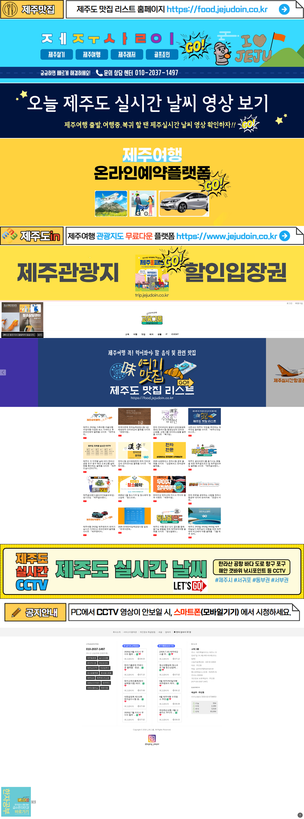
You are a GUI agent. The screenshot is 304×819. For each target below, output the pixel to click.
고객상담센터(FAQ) (92, 644)
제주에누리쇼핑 (103, 678)
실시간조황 (103, 658)
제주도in (90, 678)
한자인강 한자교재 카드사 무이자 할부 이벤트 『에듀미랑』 (169, 496)
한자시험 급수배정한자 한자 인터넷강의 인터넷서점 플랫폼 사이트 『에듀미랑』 (134, 463)
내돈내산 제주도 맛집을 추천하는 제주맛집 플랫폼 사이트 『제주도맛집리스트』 (204, 429)
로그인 (289, 303)
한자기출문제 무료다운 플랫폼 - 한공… (133, 666)
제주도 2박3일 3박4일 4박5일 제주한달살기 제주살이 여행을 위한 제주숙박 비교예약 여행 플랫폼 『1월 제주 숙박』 (204, 530)
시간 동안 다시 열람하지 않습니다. (18, 335)
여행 (135, 334)
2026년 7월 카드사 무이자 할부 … (134, 713)
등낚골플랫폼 (92, 673)
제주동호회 (91, 658)
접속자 (168, 632)
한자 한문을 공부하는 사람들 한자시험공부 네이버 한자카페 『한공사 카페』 (204, 497)
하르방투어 (104, 668)
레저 (152, 334)
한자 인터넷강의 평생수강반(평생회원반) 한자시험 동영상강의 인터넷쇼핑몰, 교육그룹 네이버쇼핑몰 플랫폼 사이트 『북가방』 (169, 431)
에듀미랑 (104, 688)
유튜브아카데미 (93, 683)
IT (167, 334)
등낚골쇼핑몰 (106, 673)
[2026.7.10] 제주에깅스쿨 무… (168, 653)
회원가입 (299, 303)
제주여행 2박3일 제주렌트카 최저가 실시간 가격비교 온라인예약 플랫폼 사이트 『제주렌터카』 (99, 529)
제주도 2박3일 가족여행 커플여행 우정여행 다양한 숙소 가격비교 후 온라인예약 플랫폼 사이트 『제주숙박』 (99, 431)
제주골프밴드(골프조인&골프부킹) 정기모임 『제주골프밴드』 (98, 496)
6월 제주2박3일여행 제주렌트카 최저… (168, 682)
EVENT (175, 334)
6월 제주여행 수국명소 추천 (168, 698)
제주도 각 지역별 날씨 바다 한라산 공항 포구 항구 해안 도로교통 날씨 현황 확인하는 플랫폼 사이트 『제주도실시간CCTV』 (99, 464)
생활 (160, 334)
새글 (160, 632)
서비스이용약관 (130, 632)
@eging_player (152, 744)
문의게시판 (91, 663)
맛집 (143, 334)
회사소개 (117, 632)
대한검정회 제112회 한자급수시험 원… (133, 698)
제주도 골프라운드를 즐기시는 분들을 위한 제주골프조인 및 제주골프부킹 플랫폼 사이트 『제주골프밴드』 (204, 463)
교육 (127, 334)
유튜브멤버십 (92, 688)
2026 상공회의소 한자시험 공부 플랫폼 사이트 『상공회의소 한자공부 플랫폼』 (169, 463)
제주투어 (106, 683)
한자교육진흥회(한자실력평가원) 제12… (133, 682)
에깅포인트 (103, 663)
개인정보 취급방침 (147, 632)
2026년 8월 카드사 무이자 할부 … (134, 653)
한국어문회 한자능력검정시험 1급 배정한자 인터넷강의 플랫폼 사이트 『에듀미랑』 (134, 429)
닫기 (33, 802)
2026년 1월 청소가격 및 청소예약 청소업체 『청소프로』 (134, 496)
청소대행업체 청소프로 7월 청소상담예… (168, 666)
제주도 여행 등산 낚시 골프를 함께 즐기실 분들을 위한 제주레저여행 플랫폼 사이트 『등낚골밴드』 (169, 529)
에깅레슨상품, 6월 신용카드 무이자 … (168, 711)
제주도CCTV (92, 668)
